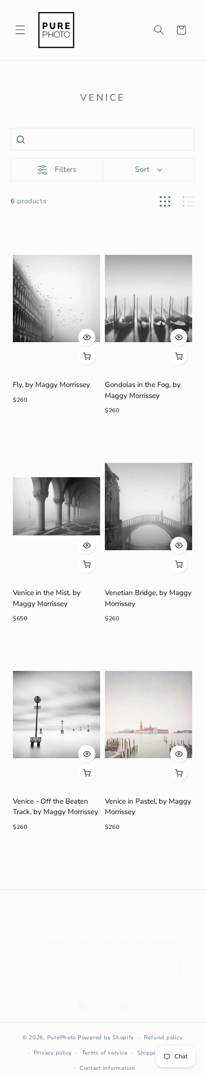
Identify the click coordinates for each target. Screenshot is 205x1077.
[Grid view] (165, 201)
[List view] (189, 201)
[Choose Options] (86, 356)
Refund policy (163, 1037)
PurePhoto (61, 1037)
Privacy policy (53, 1052)
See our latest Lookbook (64, 922)
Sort (142, 169)
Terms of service (105, 1052)
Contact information (107, 1068)
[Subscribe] (168, 970)
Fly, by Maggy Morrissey (51, 384)
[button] (20, 30)
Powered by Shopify (106, 1037)
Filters (66, 169)
